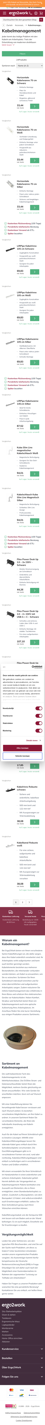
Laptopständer (8, 1325)
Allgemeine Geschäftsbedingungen (24, 1417)
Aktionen (6, 1341)
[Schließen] (42, 3)
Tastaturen (6, 1318)
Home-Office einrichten (12, 1338)
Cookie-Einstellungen (24, 1420)
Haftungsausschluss (13, 1413)
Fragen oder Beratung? (16, 7)
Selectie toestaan (22, 756)
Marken (5, 1331)
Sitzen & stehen (8, 1315)
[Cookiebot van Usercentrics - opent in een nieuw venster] (32, 667)
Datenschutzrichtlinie (32, 1413)
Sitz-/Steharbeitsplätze (12, 1311)
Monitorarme (7, 1328)
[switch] (38, 716)
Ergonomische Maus (11, 1321)
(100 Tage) (24, 223)
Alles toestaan (22, 748)
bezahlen (15, 233)
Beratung (23, 227)
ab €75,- (21, 230)
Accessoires (19, 25)
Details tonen (32, 740)
